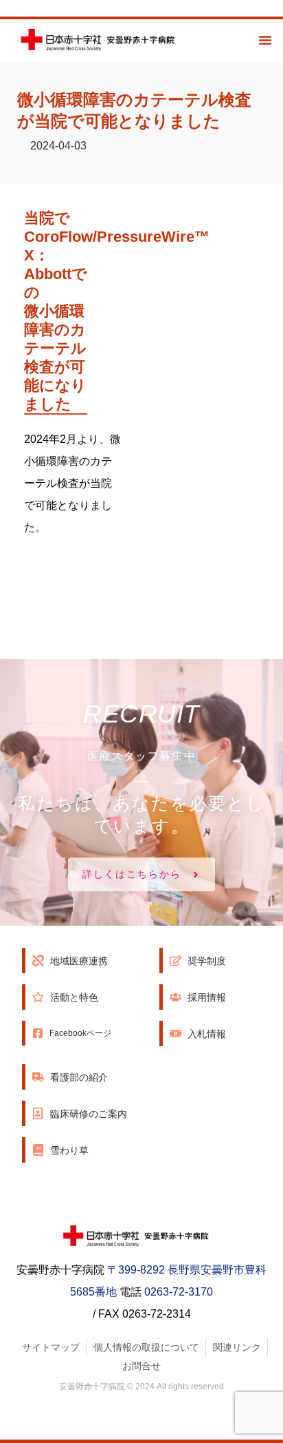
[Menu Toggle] (265, 40)
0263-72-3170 (178, 1292)
